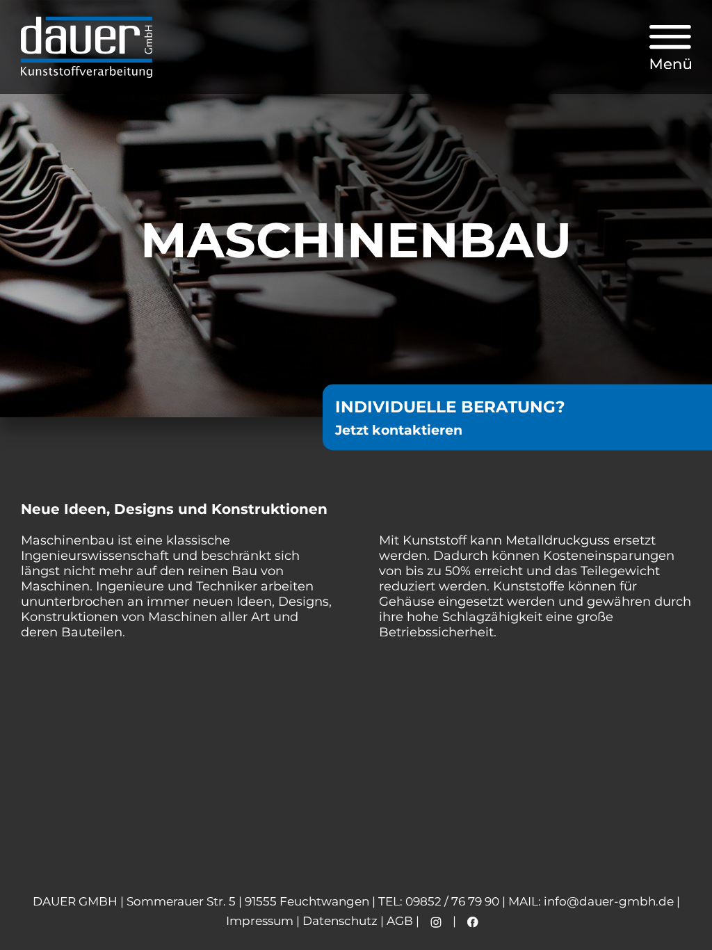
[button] (670, 47)
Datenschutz (340, 921)
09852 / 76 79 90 (452, 901)
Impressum (259, 921)
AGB (400, 921)
